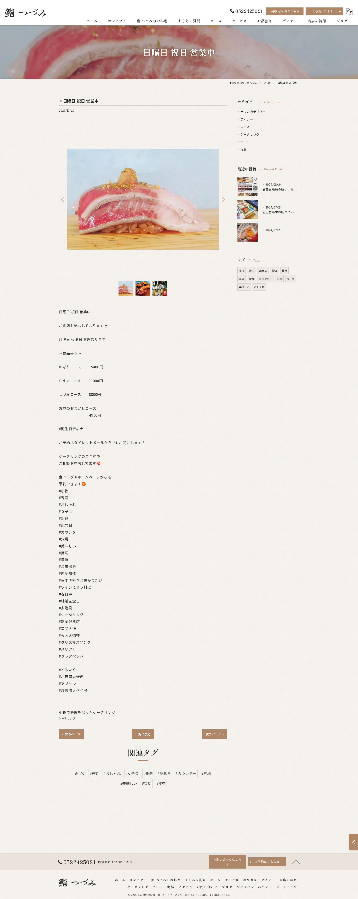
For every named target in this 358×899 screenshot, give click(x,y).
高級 (241, 278)
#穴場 (206, 773)
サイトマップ (286, 887)
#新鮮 (148, 773)
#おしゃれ (112, 773)
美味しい (244, 287)
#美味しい (128, 783)
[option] (143, 199)
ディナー (247, 119)
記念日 (263, 270)
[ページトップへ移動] (296, 862)
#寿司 (94, 773)
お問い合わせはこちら (285, 11)
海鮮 (244, 149)
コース (245, 126)
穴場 (279, 278)
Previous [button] (63, 199)
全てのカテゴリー (253, 111)
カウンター (265, 278)
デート (245, 142)
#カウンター (186, 773)
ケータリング (67, 718)
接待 (284, 270)
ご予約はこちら (322, 11)
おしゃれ (259, 287)
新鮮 (251, 278)
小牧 (241, 270)
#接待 (161, 783)
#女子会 (132, 773)
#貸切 (147, 783)
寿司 (251, 270)
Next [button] (223, 199)
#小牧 (80, 773)
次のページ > (215, 734)
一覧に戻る (143, 734)
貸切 (274, 270)
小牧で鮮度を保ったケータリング (87, 712)
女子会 (291, 278)
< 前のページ (71, 734)
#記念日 (164, 773)
